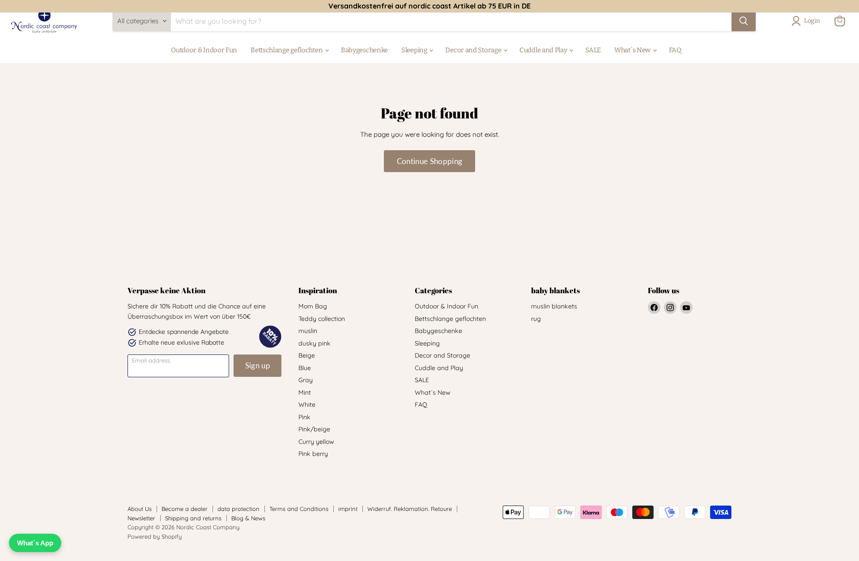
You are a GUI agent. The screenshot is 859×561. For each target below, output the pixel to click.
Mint (304, 392)
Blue (304, 368)
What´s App (35, 543)
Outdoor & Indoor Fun (204, 50)
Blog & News (248, 518)
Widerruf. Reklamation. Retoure (409, 508)
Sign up (257, 365)
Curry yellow (316, 442)
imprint (347, 508)
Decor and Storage (473, 50)
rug (536, 319)
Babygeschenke (364, 50)
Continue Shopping (430, 161)
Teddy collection (321, 319)
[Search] (743, 21)
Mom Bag (312, 306)
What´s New (633, 50)
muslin (307, 331)
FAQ (675, 50)
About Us (140, 508)
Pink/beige (314, 429)
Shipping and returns (193, 518)
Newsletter (141, 518)
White (306, 405)
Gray (305, 380)
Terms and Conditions (298, 508)
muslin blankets (554, 306)
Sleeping (414, 50)
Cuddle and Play (543, 50)
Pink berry (313, 454)
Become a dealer (185, 508)
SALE (593, 50)
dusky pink (314, 343)
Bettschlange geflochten (287, 50)
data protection (238, 508)
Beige (306, 355)
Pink (304, 417)
